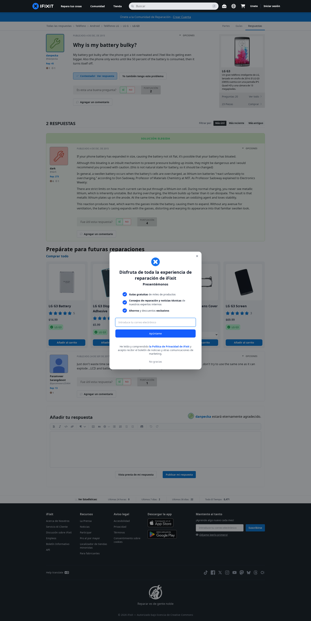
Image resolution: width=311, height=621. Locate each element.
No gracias (155, 361)
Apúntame (155, 333)
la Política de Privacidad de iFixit (169, 346)
